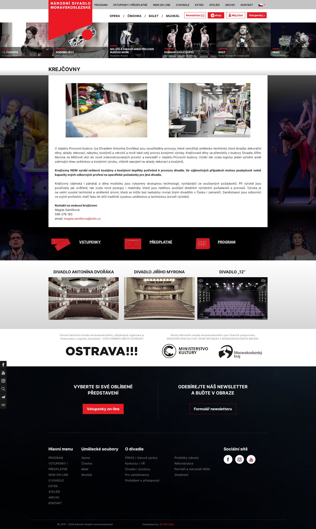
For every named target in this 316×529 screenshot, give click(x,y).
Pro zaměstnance (137, 475)
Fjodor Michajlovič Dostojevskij (179, 55)
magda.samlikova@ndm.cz (82, 218)
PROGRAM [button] (101, 4)
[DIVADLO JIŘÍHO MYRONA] (159, 298)
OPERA (115, 16)
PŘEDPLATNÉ (161, 242)
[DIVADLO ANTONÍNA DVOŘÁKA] (83, 298)
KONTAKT (55, 503)
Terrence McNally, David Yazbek (126, 55)
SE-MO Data (167, 524)
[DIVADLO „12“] (232, 298)
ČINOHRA (134, 16)
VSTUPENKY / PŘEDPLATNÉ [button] (130, 4)
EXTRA (53, 486)
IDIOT (167, 52)
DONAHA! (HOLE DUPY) (125, 52)
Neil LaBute (7, 55)
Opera (85, 458)
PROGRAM (226, 242)
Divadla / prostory (137, 469)
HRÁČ (222, 52)
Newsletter (193, 15)
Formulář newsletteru (213, 409)
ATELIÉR (54, 492)
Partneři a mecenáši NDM (192, 469)
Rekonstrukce (183, 463)
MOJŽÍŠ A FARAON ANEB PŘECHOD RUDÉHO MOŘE (78, 51)
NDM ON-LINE (58, 475)
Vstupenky (256, 15)
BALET (154, 16)
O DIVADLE (56, 480)
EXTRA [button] (199, 4)
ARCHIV (53, 497)
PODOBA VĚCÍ (11, 52)
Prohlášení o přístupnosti (142, 480)
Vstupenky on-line (103, 409)
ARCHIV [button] (230, 4)
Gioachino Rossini (65, 55)
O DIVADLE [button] (182, 4)
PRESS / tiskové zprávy (141, 458)
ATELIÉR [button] (214, 4)
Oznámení (181, 475)
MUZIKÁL (173, 16)
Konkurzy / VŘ (135, 463)
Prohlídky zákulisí (186, 458)
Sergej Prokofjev (226, 55)
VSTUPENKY (90, 242)
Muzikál (86, 475)
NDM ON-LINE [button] (161, 4)
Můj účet (237, 15)
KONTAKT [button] (247, 4)
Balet (84, 469)
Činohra (86, 463)
